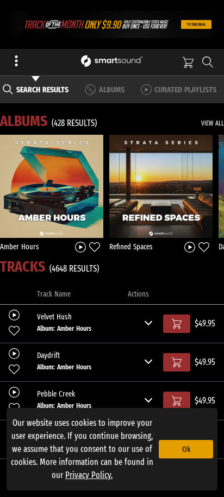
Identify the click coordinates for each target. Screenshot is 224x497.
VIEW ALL (212, 123)
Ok (186, 449)
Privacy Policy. (89, 475)
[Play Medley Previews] (80, 246)
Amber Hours (19, 246)
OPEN (51, 186)
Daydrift (48, 355)
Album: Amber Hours (64, 328)
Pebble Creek (56, 394)
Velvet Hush (54, 317)
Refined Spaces (131, 246)
